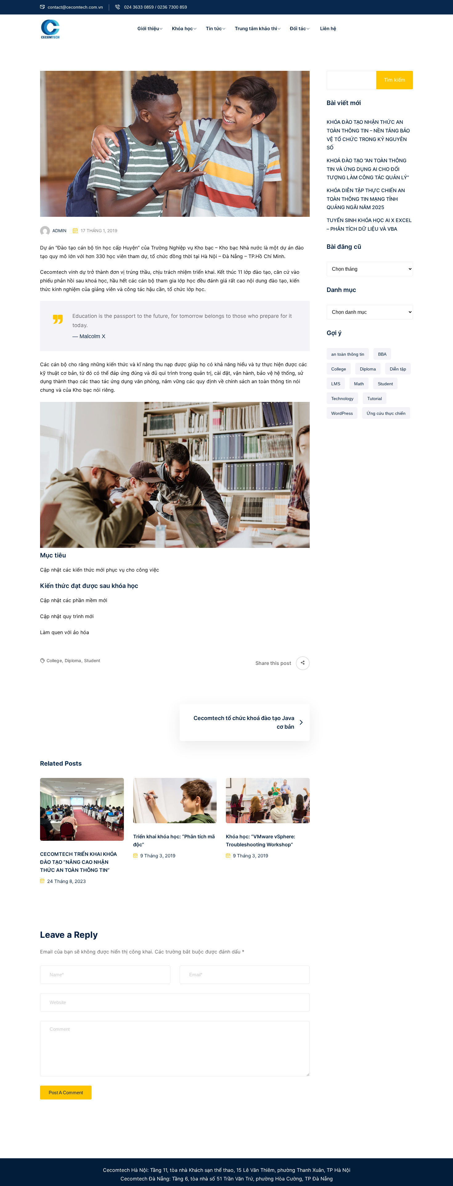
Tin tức (214, 28)
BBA (382, 354)
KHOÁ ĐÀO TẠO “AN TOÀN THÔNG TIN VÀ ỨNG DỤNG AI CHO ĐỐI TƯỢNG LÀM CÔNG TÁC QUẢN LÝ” (368, 168)
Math (359, 383)
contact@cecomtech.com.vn (75, 7)
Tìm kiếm (394, 80)
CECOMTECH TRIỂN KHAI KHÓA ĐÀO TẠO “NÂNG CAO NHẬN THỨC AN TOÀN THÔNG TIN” (78, 862)
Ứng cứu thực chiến (386, 413)
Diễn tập (398, 368)
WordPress (342, 413)
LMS (335, 383)
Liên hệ (327, 28)
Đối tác (298, 28)
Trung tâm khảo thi (256, 28)
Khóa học (182, 28)
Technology (342, 398)
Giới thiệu (148, 28)
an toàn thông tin (347, 354)
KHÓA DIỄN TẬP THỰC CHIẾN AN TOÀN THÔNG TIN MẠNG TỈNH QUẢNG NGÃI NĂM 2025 (366, 198)
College (55, 660)
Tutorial (374, 398)
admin (59, 230)
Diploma (74, 660)
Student (92, 660)
